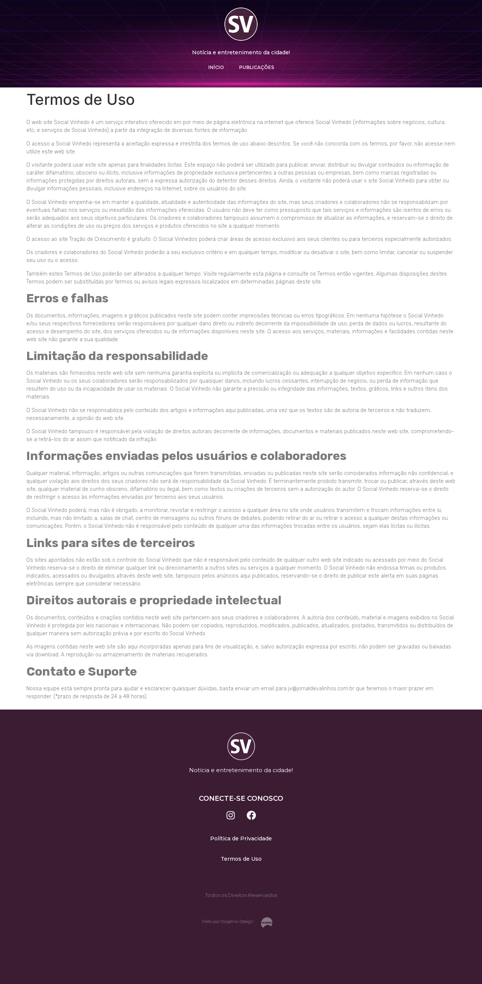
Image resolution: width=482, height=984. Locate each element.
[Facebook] (251, 815)
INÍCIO (216, 67)
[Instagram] (230, 815)
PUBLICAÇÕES (256, 67)
